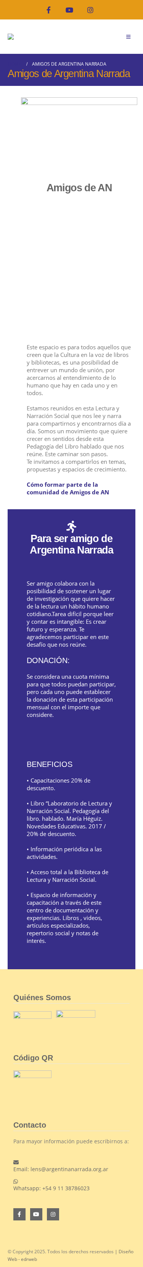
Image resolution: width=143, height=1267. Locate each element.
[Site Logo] (23, 37)
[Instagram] (90, 10)
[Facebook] (48, 10)
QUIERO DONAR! (68, 741)
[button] (128, 36)
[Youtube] (69, 10)
